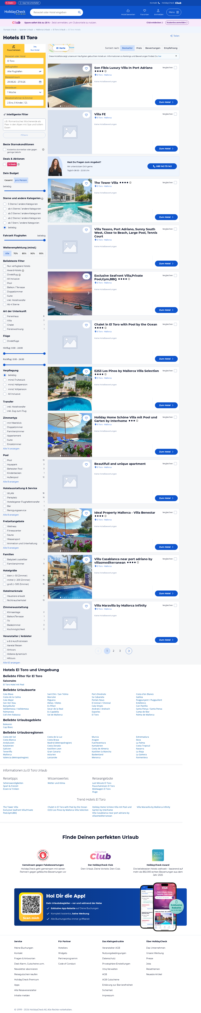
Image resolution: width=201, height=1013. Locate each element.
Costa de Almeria (100, 748)
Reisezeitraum (12, 77)
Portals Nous (98, 700)
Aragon (95, 739)
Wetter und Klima (56, 783)
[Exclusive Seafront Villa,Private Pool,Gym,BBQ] (70, 293)
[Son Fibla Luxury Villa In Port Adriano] (70, 85)
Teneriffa (7, 751)
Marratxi (51, 697)
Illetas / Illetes (54, 702)
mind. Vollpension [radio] (17, 389)
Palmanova (8, 711)
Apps (16, 985)
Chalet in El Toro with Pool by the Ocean (125, 324)
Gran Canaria (53, 751)
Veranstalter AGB (111, 948)
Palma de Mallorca (145, 714)
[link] (128, 12)
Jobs (148, 963)
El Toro (95, 714)
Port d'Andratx (99, 694)
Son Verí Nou (9, 702)
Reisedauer (10, 87)
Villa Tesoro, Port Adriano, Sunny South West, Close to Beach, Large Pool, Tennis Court (125, 232)
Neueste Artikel (154, 974)
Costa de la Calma (12, 697)
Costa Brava (53, 739)
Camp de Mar (142, 711)
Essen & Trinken (11, 788)
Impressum (108, 995)
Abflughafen (11, 66)
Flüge (95, 791)
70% (16, 253)
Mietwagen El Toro (101, 788)
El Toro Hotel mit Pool (13, 684)
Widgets (62, 953)
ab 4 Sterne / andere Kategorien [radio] (24, 208)
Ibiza (138, 739)
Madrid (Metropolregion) (59, 742)
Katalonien (8, 745)
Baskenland (97, 754)
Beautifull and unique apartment (120, 464)
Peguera (51, 700)
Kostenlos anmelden (176, 22)
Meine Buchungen (23, 948)
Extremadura (142, 736)
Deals (9, 3)
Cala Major (8, 700)
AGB (104, 974)
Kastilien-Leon (54, 748)
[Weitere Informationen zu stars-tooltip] (42, 198)
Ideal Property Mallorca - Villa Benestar (124, 512)
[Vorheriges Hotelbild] (51, 85)
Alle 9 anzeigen (11, 548)
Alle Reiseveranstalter (25, 990)
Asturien (51, 754)
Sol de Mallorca (55, 714)
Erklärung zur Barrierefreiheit (117, 985)
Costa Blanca (9, 739)
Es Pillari (51, 705)
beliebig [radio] (12, 227)
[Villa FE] (70, 132)
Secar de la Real (55, 708)
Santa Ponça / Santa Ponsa (149, 708)
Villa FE (100, 114)
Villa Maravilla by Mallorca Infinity (120, 605)
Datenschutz (108, 958)
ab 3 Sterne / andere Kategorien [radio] (24, 213)
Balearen (7, 724)
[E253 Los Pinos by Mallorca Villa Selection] (70, 389)
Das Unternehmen (155, 948)
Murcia (95, 736)
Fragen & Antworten (24, 958)
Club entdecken (154, 22)
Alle (7, 253)
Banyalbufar (9, 705)
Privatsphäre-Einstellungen (116, 963)
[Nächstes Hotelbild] (88, 85)
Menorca (96, 757)
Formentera (142, 757)
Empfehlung (170, 48)
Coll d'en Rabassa (11, 714)
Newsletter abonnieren (26, 969)
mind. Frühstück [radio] (16, 380)
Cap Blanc (8, 727)
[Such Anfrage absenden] (79, 12)
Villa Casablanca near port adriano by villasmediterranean (123, 560)
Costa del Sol (9, 736)
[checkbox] (24, 150)
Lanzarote (52, 757)
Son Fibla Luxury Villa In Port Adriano (123, 68)
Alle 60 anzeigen (11, 662)
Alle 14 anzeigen (11, 448)
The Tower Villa (106, 182)
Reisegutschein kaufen (26, 974)
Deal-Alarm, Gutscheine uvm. (29, 963)
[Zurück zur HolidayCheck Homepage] (15, 12)
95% (41, 253)
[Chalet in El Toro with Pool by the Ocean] (70, 342)
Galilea (139, 697)
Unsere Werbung (155, 953)
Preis (139, 48)
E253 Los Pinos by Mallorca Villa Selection (126, 371)
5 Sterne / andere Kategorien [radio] (23, 204)
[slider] (44, 191)
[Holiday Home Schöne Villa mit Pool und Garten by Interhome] (70, 435)
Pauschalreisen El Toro (103, 786)
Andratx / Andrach (101, 708)
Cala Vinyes (97, 705)
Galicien (7, 748)
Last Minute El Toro (101, 783)
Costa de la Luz (54, 736)
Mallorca (7, 754)
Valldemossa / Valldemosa (16, 708)
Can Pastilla (142, 705)
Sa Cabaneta (98, 697)
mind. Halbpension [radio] (17, 384)
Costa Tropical (143, 745)
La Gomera (141, 754)
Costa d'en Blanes (145, 694)
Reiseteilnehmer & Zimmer (19, 98)
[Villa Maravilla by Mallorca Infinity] (70, 623)
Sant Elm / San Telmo (57, 694)
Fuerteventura (99, 742)
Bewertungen (152, 48)
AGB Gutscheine (110, 979)
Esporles (96, 711)
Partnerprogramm (68, 958)
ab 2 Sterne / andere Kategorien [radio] (24, 218)
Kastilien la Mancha (101, 751)
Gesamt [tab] (8, 180)
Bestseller (127, 48)
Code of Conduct (67, 963)
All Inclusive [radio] (14, 394)
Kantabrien (97, 745)
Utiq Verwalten (110, 969)
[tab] (13, 48)
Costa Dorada (54, 745)
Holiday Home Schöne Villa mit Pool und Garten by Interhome (125, 419)
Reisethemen (153, 969)
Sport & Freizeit (10, 786)
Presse (149, 958)
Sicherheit (107, 990)
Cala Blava (8, 694)
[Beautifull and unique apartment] (70, 481)
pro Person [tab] (21, 180)
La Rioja (140, 751)
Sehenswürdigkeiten (13, 783)
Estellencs (141, 702)
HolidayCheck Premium (26, 979)
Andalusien (8, 742)
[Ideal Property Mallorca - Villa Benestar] (70, 530)
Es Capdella (53, 711)
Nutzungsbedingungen (114, 953)
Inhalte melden (22, 995)
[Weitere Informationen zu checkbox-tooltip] (42, 149)
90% (32, 253)
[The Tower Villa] (70, 200)
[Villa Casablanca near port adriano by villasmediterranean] (70, 577)
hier (159, 56)
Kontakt (153, 3)
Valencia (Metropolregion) (15, 757)
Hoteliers (63, 948)
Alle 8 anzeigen (11, 481)
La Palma (140, 742)
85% (24, 253)
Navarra (140, 748)
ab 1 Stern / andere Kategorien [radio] (23, 223)
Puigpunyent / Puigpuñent (149, 700)
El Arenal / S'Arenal (101, 702)
